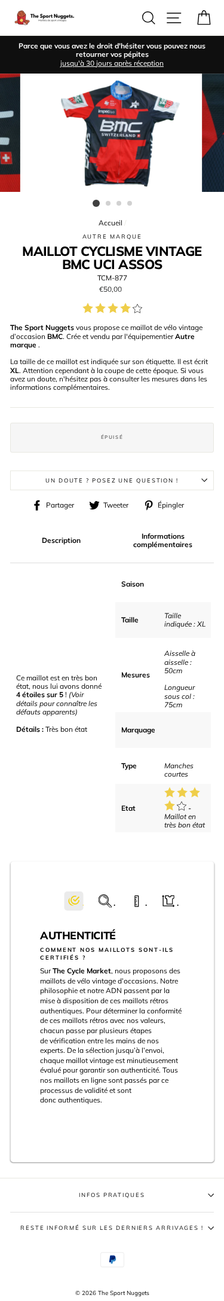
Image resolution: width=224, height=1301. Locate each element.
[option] (112, 55)
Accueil (110, 222)
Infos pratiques (112, 1194)
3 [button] (119, 204)
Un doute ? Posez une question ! (112, 480)
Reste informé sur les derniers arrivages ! (112, 1227)
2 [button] (109, 204)
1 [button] (96, 203)
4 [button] (130, 204)
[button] (74, 901)
